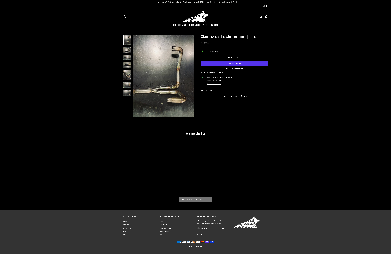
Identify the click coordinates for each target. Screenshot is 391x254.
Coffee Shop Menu (179, 25)
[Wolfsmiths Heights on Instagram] (198, 235)
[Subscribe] (223, 228)
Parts (205, 25)
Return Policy (164, 231)
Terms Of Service (165, 228)
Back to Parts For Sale (197, 199)
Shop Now (126, 225)
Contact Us (214, 25)
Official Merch (194, 25)
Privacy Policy (164, 235)
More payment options (234, 68)
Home (125, 221)
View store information (214, 84)
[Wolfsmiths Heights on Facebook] (202, 235)
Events (125, 231)
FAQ (124, 235)
